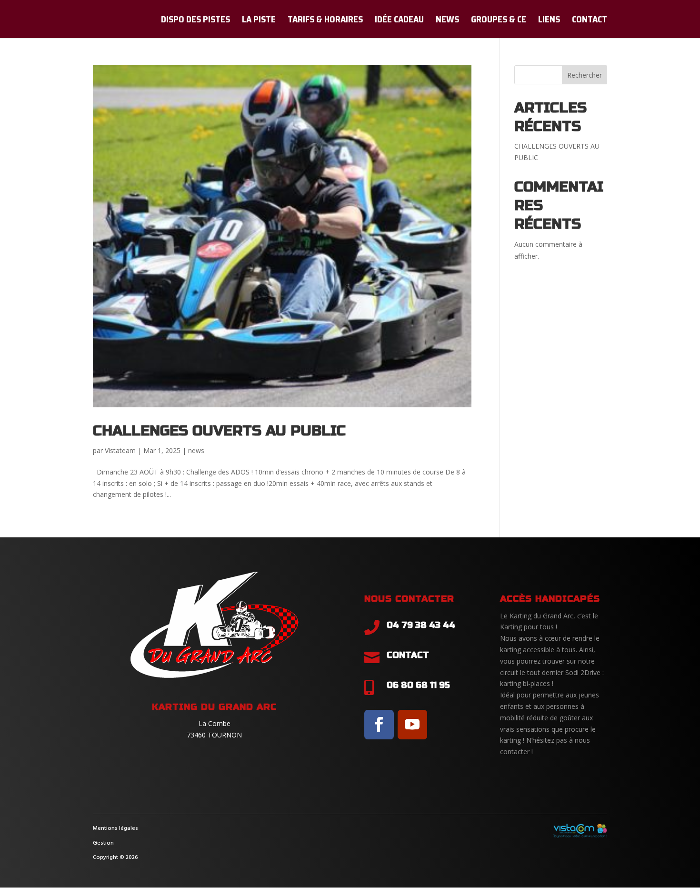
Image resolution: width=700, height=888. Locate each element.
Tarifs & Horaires (325, 21)
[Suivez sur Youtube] (412, 724)
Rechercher (584, 75)
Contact (589, 21)
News (447, 21)
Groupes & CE (498, 21)
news (196, 450)
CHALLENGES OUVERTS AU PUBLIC (219, 430)
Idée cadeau (399, 21)
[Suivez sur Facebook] (379, 724)
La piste (259, 21)
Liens (549, 21)
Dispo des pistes (195, 21)
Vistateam (120, 450)
